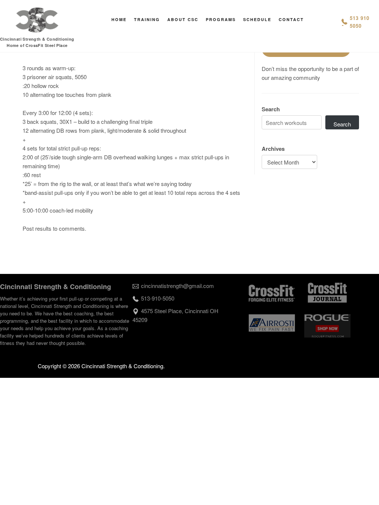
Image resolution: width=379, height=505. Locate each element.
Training (147, 19)
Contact (291, 19)
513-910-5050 (157, 298)
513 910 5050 (359, 22)
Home (119, 19)
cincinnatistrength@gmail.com (177, 285)
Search (271, 109)
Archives (273, 149)
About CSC (182, 19)
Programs (221, 19)
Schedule (257, 19)
